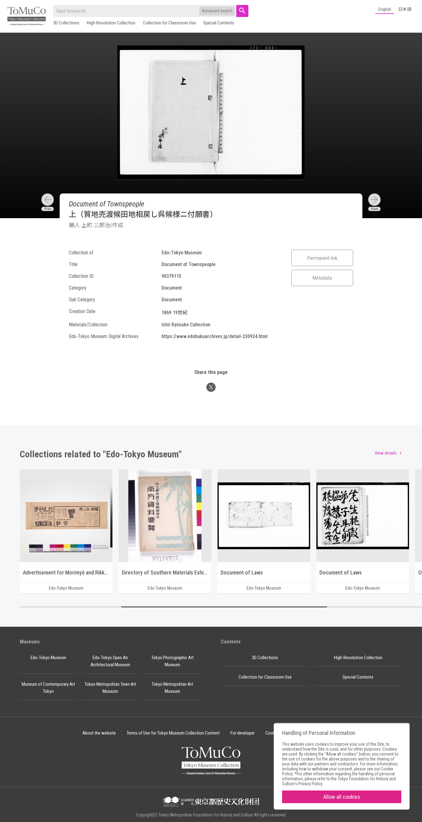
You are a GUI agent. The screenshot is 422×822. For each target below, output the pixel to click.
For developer (242, 733)
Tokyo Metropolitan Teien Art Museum (110, 687)
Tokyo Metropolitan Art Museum (172, 687)
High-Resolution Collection (111, 23)
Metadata (322, 278)
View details (386, 453)
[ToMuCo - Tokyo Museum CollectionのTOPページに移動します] (26, 16)
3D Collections (66, 23)
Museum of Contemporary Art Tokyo (48, 687)
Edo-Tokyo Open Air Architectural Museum (110, 661)
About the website (99, 733)
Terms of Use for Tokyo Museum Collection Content (173, 733)
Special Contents (218, 23)
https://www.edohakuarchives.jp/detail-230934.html (215, 336)
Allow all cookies (341, 797)
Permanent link (322, 258)
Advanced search (217, 11)
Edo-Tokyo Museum (48, 657)
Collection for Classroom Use (169, 23)
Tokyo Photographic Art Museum (172, 661)
